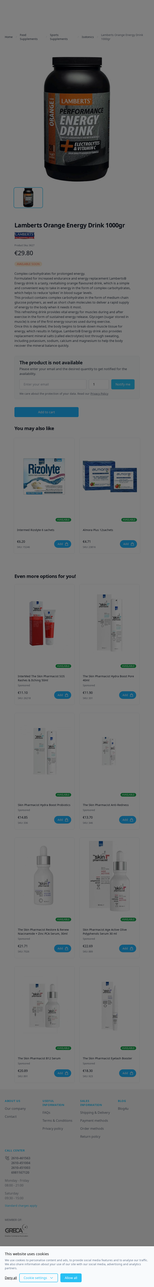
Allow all (71, 1278)
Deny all (11, 1278)
